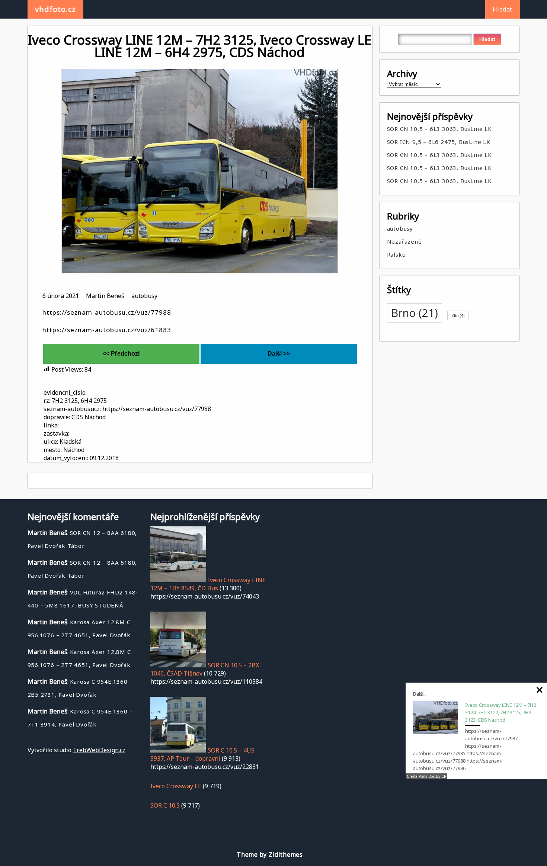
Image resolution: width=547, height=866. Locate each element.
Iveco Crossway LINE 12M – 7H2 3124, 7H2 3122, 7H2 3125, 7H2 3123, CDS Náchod (500, 712)
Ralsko (396, 254)
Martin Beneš (105, 296)
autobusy (144, 296)
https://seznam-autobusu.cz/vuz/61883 (106, 329)
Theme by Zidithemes (270, 854)
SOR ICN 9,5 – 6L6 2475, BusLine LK (438, 141)
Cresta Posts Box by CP (426, 776)
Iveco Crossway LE (175, 786)
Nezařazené (404, 241)
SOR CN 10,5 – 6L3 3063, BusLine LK (439, 128)
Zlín (457, 315)
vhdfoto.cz (55, 9)
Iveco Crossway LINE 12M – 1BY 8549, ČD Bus (208, 584)
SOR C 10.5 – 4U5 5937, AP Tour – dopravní (202, 754)
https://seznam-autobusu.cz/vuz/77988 (106, 312)
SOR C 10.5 (165, 805)
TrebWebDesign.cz (99, 750)
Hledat (502, 9)
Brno (414, 312)
